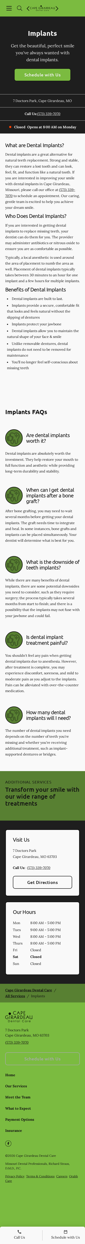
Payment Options (19, 1119)
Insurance (13, 1130)
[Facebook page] (8, 1143)
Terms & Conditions (40, 1176)
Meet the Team (18, 1097)
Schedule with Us (42, 74)
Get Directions (42, 882)
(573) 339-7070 (48, 114)
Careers (61, 1176)
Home (10, 1075)
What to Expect (18, 1108)
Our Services (16, 1086)
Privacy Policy (14, 1176)
